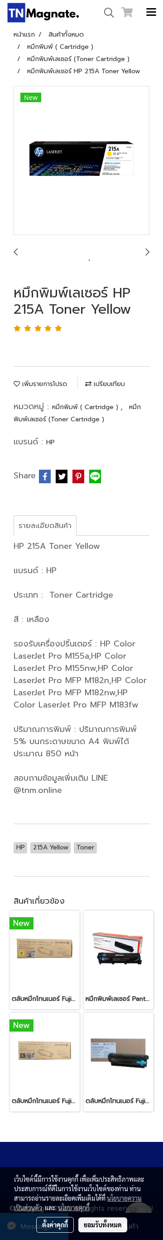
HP (50, 442)
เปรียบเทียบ (108, 384)
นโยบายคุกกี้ (74, 1207)
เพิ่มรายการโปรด (43, 384)
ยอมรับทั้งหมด (103, 1225)
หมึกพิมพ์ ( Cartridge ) (86, 407)
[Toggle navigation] (151, 13)
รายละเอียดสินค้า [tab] (45, 525)
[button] (106, 13)
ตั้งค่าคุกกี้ (55, 1225)
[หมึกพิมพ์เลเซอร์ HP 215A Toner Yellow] (81, 161)
